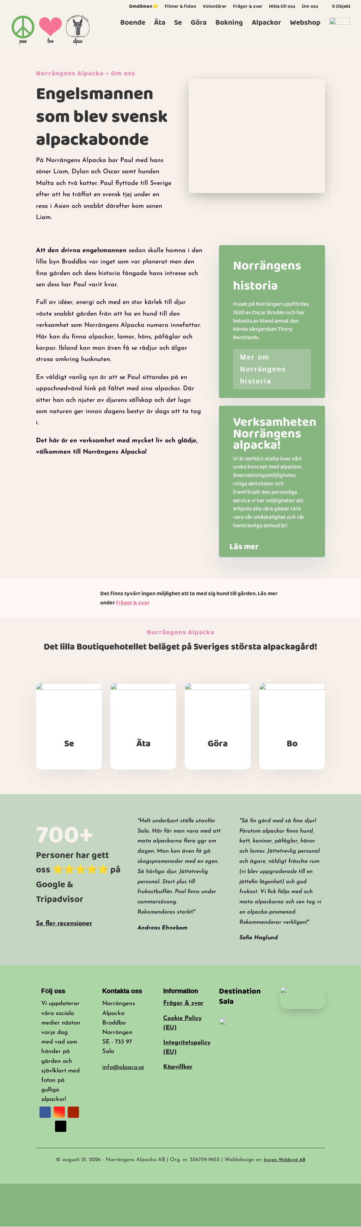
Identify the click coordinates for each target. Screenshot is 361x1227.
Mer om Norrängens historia (263, 369)
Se (178, 24)
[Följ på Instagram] (59, 1112)
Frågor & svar (248, 7)
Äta (159, 24)
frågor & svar (132, 602)
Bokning (229, 24)
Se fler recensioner (64, 924)
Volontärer (215, 7)
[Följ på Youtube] (73, 1112)
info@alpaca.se (123, 1067)
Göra (199, 24)
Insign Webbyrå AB (284, 1160)
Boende (132, 24)
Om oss (310, 7)
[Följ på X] (60, 1126)
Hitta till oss (282, 7)
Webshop (305, 24)
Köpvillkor (177, 1067)
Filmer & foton (180, 7)
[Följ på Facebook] (45, 1112)
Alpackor (266, 24)
